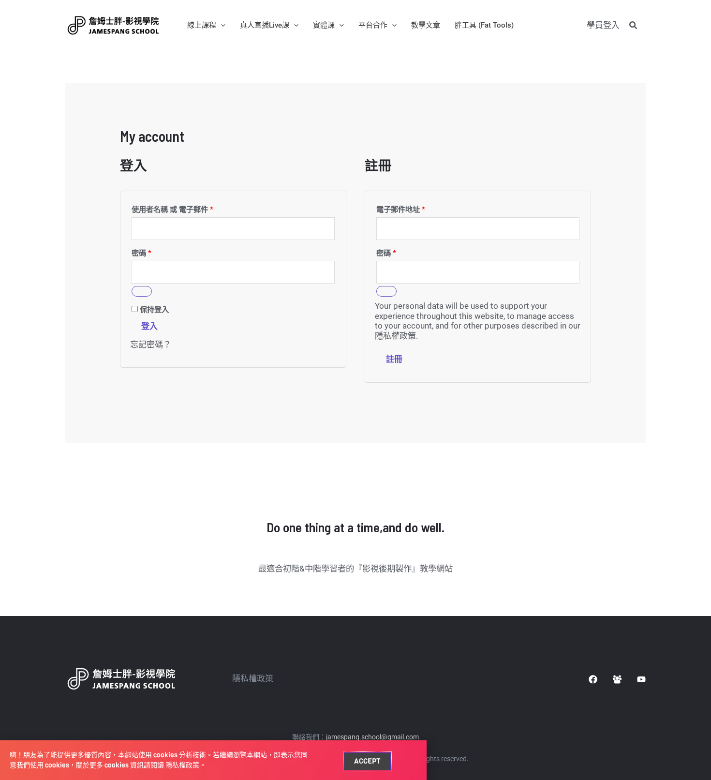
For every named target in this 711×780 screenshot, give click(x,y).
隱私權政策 (395, 336)
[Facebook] (593, 679)
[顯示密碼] (142, 291)
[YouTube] (641, 679)
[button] (220, 25)
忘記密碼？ (150, 344)
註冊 (394, 359)
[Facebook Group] (617, 679)
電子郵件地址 (400, 209)
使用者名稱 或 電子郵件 (172, 209)
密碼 (141, 253)
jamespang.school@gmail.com (372, 737)
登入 (149, 326)
